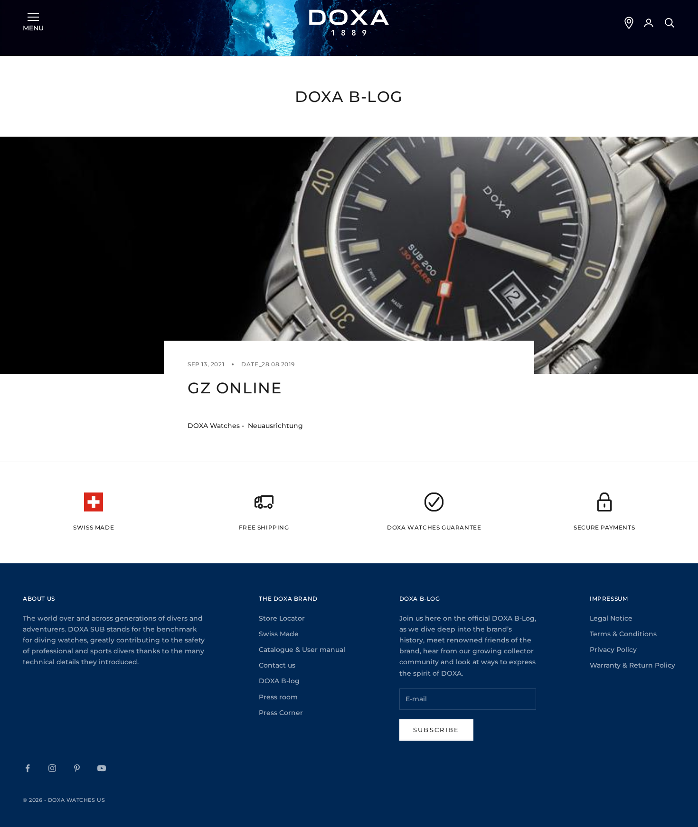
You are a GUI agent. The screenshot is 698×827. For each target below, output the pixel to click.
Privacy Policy (613, 649)
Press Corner (281, 712)
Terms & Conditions (623, 634)
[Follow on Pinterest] (77, 768)
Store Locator (282, 618)
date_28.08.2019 (267, 364)
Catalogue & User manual (302, 649)
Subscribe (436, 730)
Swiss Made (279, 634)
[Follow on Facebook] (27, 768)
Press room (278, 697)
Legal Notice (611, 618)
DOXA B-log (279, 681)
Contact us (277, 665)
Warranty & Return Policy (632, 665)
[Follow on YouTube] (101, 768)
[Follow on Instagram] (52, 768)
